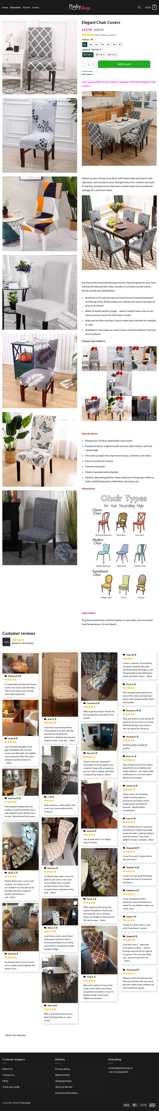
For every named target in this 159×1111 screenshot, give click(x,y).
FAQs (5, 1080)
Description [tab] (87, 74)
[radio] (84, 44)
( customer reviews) (105, 35)
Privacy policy (62, 1068)
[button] (151, 7)
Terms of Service (63, 1086)
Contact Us (8, 1074)
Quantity (86, 50)
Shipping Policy (63, 1080)
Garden (35, 7)
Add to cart (124, 64)
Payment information (66, 1092)
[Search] (139, 7)
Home (5, 7)
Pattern (85, 40)
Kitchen (26, 7)
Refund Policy (62, 1074)
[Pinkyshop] (79, 7)
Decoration (15, 7)
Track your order (11, 1086)
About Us (7, 1068)
